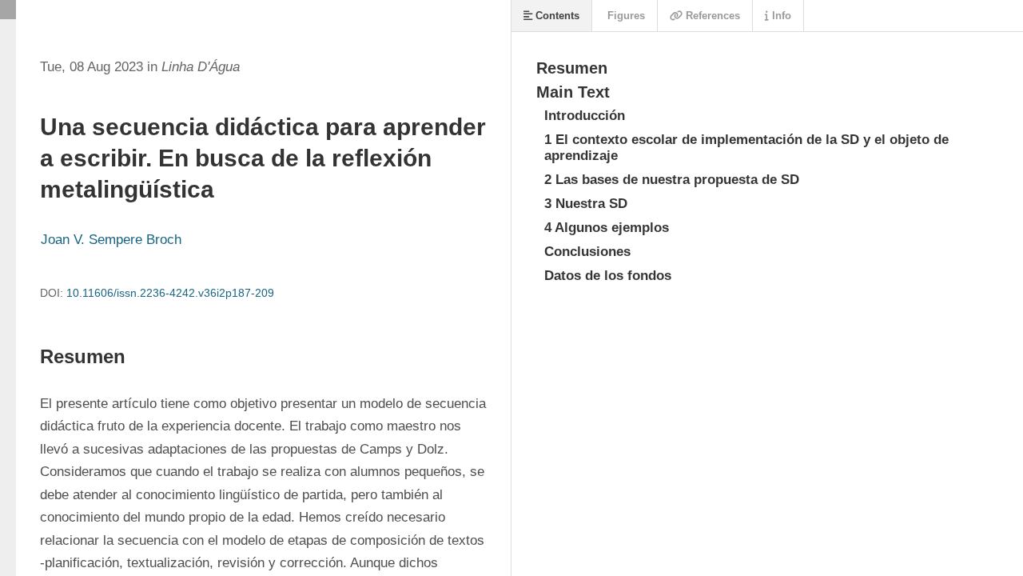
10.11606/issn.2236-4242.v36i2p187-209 (170, 292)
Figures (624, 16)
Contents (555, 16)
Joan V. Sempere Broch (111, 239)
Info (780, 16)
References (711, 16)
